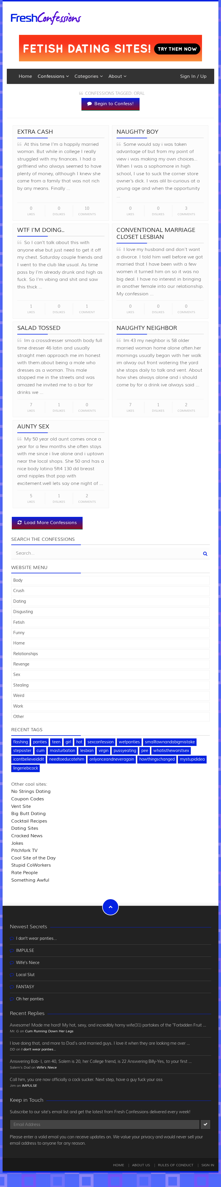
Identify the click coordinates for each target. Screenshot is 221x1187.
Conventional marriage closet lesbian (156, 233)
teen (56, 742)
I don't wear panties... (36, 938)
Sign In (207, 1165)
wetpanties (129, 742)
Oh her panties (30, 999)
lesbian (87, 750)
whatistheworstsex (171, 750)
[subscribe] (205, 1124)
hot (79, 742)
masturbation (62, 750)
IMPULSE (25, 950)
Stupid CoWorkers (31, 865)
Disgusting (23, 612)
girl (68, 742)
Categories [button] (87, 76)
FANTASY (25, 987)
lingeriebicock (25, 768)
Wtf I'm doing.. (40, 230)
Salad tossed (38, 328)
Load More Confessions (50, 523)
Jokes (17, 843)
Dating (19, 601)
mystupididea (192, 759)
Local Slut (25, 975)
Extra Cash (35, 131)
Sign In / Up (193, 76)
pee (144, 750)
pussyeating (125, 750)
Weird (18, 695)
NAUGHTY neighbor (147, 328)
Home (25, 76)
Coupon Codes (27, 799)
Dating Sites (24, 828)
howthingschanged (157, 759)
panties (40, 742)
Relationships (25, 654)
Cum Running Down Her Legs (49, 1031)
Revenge (21, 664)
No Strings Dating (31, 791)
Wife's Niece (27, 962)
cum (41, 750)
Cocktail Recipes (29, 821)
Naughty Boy (137, 131)
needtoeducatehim (66, 759)
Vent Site (21, 806)
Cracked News (27, 836)
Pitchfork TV (24, 850)
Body (17, 580)
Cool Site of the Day (33, 858)
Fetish (18, 622)
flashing (20, 742)
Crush (18, 591)
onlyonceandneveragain (111, 759)
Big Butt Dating (28, 813)
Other (18, 716)
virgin (103, 750)
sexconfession (100, 742)
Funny (18, 633)
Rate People (24, 873)
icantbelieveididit (28, 759)
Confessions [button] (52, 76)
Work (18, 706)
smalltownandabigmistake (170, 742)
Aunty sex (33, 426)
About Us (141, 1165)
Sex (16, 674)
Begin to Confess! (113, 104)
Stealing (20, 685)
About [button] (115, 76)
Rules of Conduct (175, 1165)
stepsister (22, 750)
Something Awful (30, 880)
